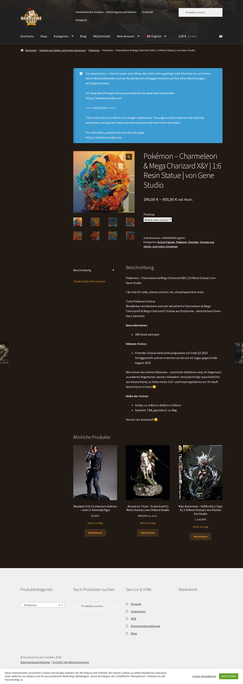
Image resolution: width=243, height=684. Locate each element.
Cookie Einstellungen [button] (204, 676)
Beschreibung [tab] (82, 270)
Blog (83, 36)
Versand (136, 604)
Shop (43, 36)
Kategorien (61, 36)
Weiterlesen (95, 532)
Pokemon (94, 50)
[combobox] (42, 604)
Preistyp (149, 214)
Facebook (147, 12)
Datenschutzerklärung (145, 626)
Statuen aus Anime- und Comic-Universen (62, 50)
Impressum (138, 611)
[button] (129, 157)
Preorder (193, 242)
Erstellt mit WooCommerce (71, 662)
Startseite (27, 36)
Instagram (81, 20)
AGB (133, 618)
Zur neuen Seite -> (97, 73)
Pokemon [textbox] (41, 605)
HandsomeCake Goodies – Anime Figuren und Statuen (106, 12)
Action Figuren (166, 242)
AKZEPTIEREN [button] (228, 676)
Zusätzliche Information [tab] (89, 281)
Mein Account (125, 36)
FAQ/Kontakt (101, 36)
